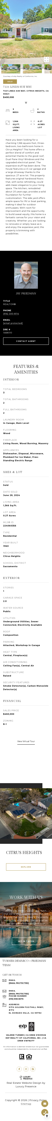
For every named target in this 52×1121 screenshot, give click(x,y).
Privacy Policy (38, 1100)
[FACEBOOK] (19, 1069)
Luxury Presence (26, 1086)
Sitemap (26, 1104)
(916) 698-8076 (16, 999)
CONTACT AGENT (26, 341)
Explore (26, 867)
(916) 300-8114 (11, 314)
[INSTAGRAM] (26, 1069)
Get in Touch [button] (26, 941)
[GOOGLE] (32, 1069)
